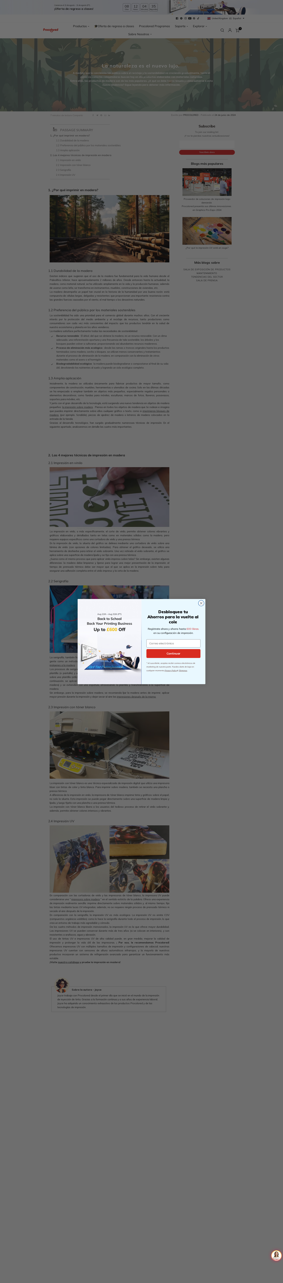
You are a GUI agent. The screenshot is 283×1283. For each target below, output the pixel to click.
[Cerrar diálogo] (201, 603)
